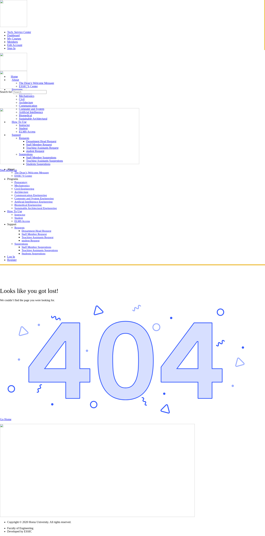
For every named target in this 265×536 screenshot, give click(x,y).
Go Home (5, 419)
